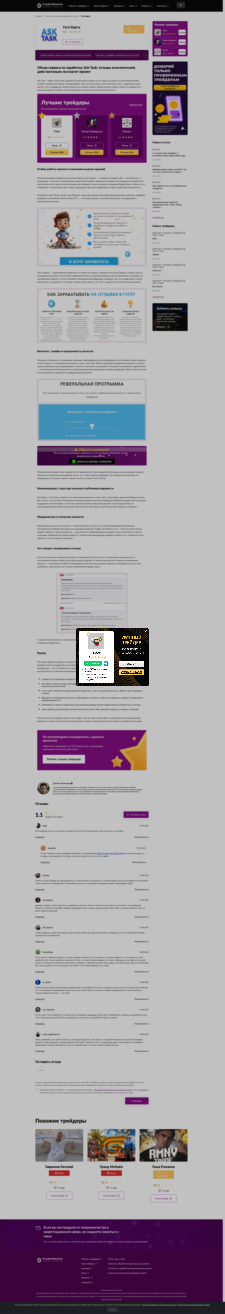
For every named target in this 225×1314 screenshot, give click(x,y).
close (145, 631)
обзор (132, 664)
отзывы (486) (131, 672)
